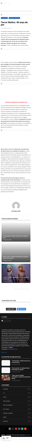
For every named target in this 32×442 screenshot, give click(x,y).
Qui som (4, 352)
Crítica (16, 397)
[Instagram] (13, 429)
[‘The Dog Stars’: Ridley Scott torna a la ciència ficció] (16, 232)
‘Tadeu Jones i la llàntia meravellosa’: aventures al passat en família (21, 377)
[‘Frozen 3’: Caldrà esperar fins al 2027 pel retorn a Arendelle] (16, 273)
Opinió (16, 417)
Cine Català (16, 409)
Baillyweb (28, 435)
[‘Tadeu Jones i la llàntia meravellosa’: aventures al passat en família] (16, 252)
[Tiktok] (10, 429)
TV (16, 393)
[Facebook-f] (19, 429)
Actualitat (4, 18)
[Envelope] (25, 429)
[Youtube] (16, 429)
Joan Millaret (16, 211)
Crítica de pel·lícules (16, 405)
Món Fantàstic (16, 401)
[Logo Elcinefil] (5, 6)
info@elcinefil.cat (12, 349)
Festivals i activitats (14, 18)
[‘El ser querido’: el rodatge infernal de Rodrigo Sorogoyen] (6, 370)
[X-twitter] (7, 429)
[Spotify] (22, 429)
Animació (16, 421)
